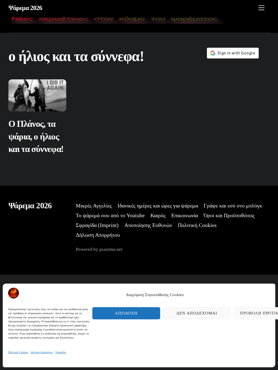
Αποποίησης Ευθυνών (148, 225)
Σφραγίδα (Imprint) (97, 225)
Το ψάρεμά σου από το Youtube (110, 215)
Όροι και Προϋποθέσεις (229, 215)
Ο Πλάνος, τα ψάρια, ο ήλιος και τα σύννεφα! (36, 136)
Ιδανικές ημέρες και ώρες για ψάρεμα (158, 206)
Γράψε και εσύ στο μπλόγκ (233, 206)
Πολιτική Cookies (18, 352)
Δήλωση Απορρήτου (42, 352)
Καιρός (158, 215)
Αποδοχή (126, 313)
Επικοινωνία (184, 215)
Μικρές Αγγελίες (94, 206)
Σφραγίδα (60, 352)
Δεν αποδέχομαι (196, 313)
